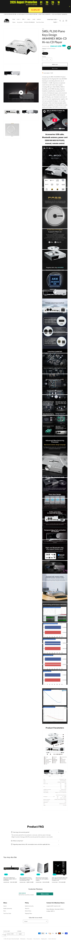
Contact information (52, 938)
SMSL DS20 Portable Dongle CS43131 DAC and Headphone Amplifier (42, 879)
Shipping (44, 48)
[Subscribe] (46, 921)
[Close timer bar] (69, 6)
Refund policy (22, 938)
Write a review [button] (45, 894)
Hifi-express (9, 938)
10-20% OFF (35, 10)
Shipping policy (44, 938)
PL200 (45, 53)
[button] (18, 19)
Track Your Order (7, 913)
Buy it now (55, 68)
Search (5, 906)
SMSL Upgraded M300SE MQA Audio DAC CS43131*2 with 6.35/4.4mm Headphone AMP (59, 879)
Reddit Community (7, 908)
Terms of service (36, 938)
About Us (27, 908)
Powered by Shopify (15, 938)
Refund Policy (28, 911)
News (4, 911)
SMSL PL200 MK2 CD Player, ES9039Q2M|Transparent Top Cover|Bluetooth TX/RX (26, 879)
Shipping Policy (28, 913)
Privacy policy (29, 938)
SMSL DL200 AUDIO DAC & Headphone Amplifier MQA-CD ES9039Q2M (10, 879)
